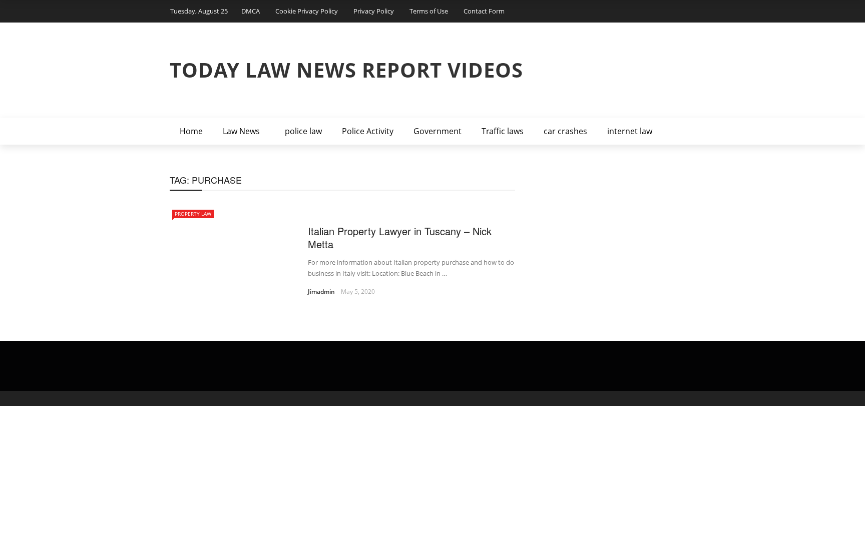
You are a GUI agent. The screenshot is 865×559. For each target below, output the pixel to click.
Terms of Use (428, 11)
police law (303, 131)
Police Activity (367, 131)
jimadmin (321, 291)
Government (437, 131)
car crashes (565, 131)
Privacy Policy (373, 11)
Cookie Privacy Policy (306, 11)
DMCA (250, 11)
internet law (629, 131)
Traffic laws (503, 131)
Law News (241, 131)
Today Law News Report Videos (346, 70)
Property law (193, 213)
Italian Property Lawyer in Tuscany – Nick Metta (400, 237)
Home (191, 131)
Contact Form (484, 11)
